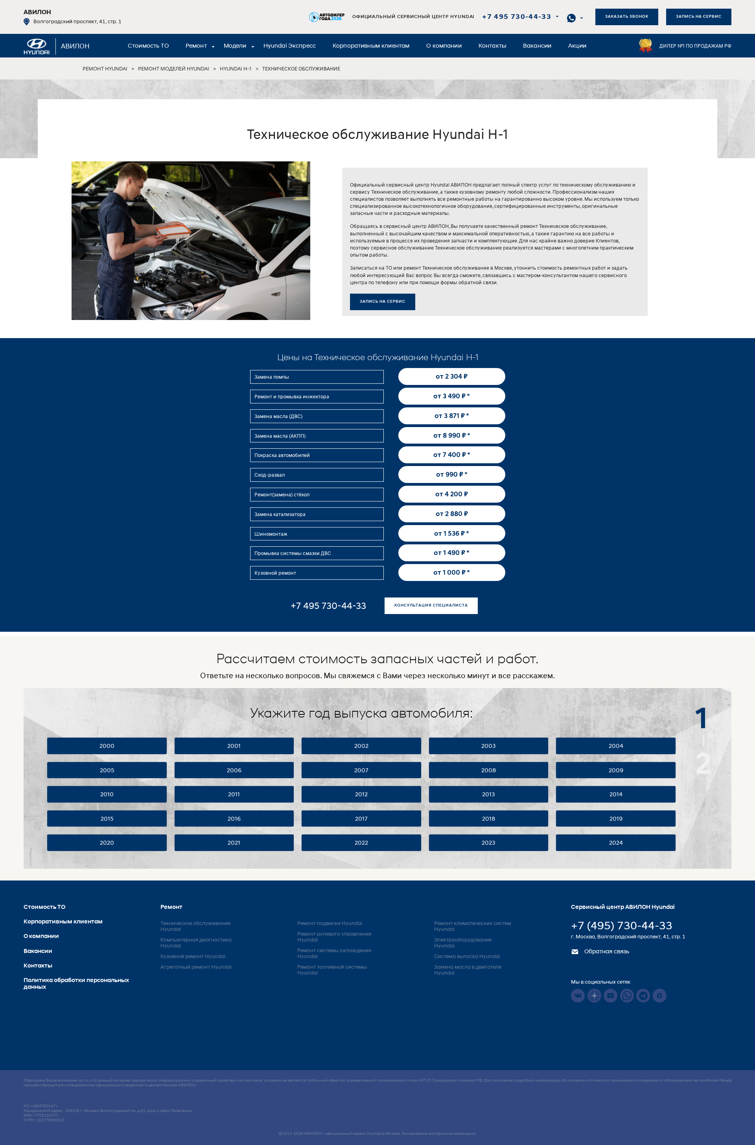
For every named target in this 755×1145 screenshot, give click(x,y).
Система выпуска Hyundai (467, 956)
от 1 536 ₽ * (451, 533)
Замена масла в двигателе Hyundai (467, 970)
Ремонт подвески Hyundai (329, 923)
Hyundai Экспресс (289, 46)
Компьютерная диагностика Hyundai (196, 943)
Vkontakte (578, 996)
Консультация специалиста (431, 605)
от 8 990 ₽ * (451, 435)
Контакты (492, 46)
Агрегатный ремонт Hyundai (196, 967)
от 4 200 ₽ (451, 494)
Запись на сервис (699, 17)
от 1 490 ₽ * (452, 552)
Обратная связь (606, 952)
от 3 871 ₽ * (452, 415)
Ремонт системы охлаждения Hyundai (334, 953)
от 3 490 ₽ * (451, 396)
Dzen (594, 996)
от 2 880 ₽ (452, 513)
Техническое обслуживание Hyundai (195, 926)
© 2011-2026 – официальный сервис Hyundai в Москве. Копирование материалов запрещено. (377, 1134)
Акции (577, 46)
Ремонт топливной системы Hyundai (332, 970)
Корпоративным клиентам (371, 46)
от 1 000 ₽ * (451, 572)
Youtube (610, 996)
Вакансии (537, 46)
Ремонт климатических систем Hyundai (472, 926)
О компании (444, 46)
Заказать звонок (626, 17)
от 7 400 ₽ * (451, 454)
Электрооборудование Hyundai (463, 943)
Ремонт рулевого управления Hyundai (334, 937)
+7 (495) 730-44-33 (621, 926)
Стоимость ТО (148, 46)
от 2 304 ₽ (452, 376)
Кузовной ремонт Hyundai (192, 956)
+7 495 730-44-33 (516, 17)
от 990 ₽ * (452, 474)
